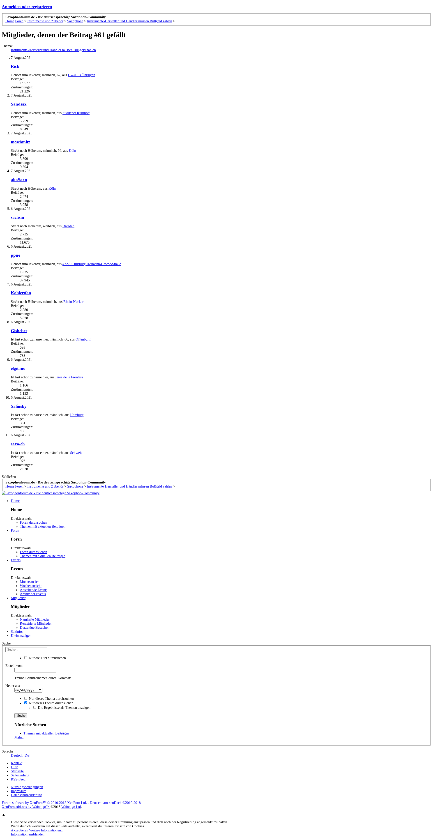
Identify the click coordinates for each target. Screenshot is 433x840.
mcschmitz (20, 142)
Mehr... (19, 737)
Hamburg (77, 415)
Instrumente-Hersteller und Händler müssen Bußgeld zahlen (53, 50)
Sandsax (19, 104)
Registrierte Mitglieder (36, 623)
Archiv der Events (33, 594)
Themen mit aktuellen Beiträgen (42, 526)
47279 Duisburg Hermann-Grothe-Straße (91, 264)
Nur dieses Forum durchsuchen (50, 703)
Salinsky (19, 406)
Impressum (18, 791)
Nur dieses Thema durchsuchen (51, 698)
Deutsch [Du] (20, 755)
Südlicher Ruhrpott (76, 113)
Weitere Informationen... (46, 830)
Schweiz (76, 453)
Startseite (17, 771)
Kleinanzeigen (21, 635)
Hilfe (14, 767)
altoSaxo (19, 179)
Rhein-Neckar (73, 302)
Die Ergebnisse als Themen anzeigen (63, 707)
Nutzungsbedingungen (27, 787)
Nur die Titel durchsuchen (47, 658)
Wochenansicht (30, 586)
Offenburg (83, 339)
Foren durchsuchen (33, 522)
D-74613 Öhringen (81, 75)
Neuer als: (12, 686)
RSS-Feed (18, 779)
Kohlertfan (21, 292)
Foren (15, 530)
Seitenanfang (20, 775)
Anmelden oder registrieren (27, 6)
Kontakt (16, 763)
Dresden (68, 226)
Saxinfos (17, 631)
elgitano (18, 368)
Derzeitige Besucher (34, 627)
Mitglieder (18, 598)
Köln (72, 150)
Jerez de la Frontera (69, 377)
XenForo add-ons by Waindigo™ (26, 807)
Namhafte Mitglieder (34, 619)
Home (15, 501)
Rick (15, 66)
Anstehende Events (33, 590)
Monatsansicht (30, 582)
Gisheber (19, 330)
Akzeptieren (19, 830)
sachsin (17, 217)
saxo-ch (18, 444)
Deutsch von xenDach (115, 803)
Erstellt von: (14, 665)
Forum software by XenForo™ (44, 803)
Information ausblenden (27, 834)
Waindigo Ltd (71, 807)
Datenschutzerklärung (26, 795)
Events (16, 560)
